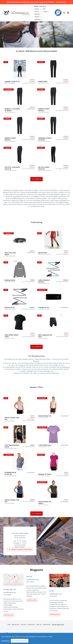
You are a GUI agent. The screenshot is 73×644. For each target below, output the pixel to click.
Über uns (39, 624)
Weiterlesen (8, 615)
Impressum (31, 624)
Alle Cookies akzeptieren (19, 641)
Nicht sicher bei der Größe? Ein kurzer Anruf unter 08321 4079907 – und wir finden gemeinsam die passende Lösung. (36, 2)
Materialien (47, 624)
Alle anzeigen (36, 179)
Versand (23, 624)
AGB (9, 624)
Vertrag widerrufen (58, 624)
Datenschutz (16, 624)
